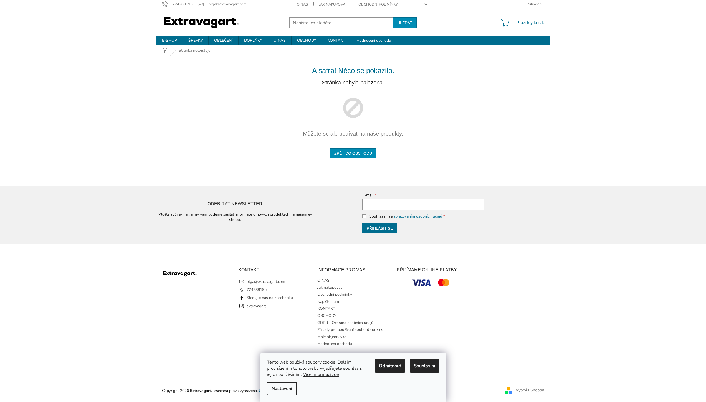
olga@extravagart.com (266, 281)
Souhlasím (424, 366)
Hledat (404, 23)
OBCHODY (326, 315)
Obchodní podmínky (378, 4)
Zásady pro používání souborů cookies (350, 329)
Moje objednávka (331, 336)
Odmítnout (390, 366)
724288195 (257, 289)
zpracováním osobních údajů (417, 216)
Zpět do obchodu (353, 153)
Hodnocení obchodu (334, 343)
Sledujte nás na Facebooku (270, 297)
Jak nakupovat (333, 4)
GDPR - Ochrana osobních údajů (345, 322)
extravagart (256, 306)
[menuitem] (169, 40)
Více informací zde (321, 374)
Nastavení (282, 389)
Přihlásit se (380, 228)
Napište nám (328, 301)
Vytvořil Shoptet (530, 390)
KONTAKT (326, 308)
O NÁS (302, 4)
